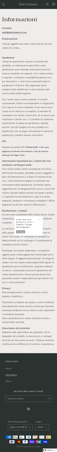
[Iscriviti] (48, 399)
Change (20, 232)
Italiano (40, 427)
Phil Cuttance (25, 446)
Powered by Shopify (35, 446)
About (8, 381)
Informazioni (11, 375)
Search (9, 369)
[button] (3, 4)
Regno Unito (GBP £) (18, 427)
